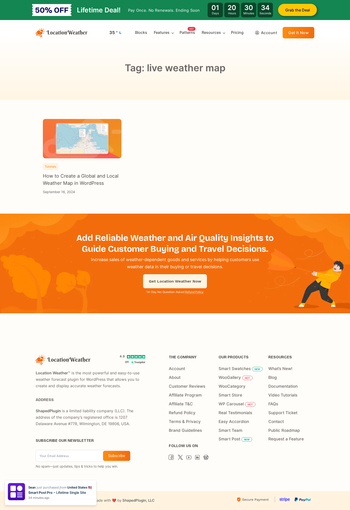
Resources (211, 32)
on (127, 362)
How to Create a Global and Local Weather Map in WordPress (81, 179)
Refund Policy (194, 292)
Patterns (187, 32)
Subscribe (116, 456)
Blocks (141, 32)
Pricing (237, 32)
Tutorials (50, 166)
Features (162, 32)
